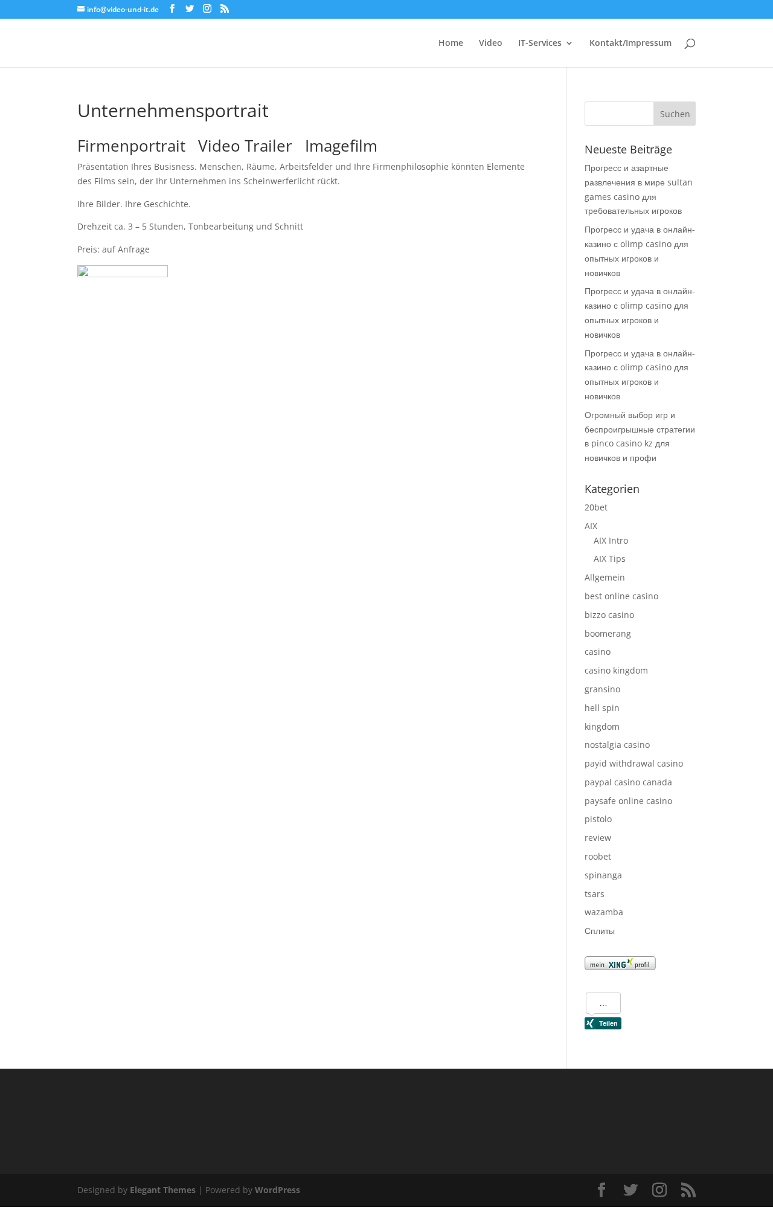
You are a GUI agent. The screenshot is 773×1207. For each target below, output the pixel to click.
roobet (598, 856)
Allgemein (605, 577)
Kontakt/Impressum (630, 43)
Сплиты (600, 930)
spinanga (603, 875)
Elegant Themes (163, 1190)
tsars (595, 894)
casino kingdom (616, 670)
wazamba (604, 912)
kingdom (602, 726)
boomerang (608, 633)
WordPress (277, 1190)
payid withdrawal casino (634, 763)
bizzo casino (609, 614)
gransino (602, 689)
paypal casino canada (628, 782)
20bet (596, 507)
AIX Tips (610, 558)
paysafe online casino (628, 800)
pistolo (598, 819)
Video (490, 43)
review (598, 837)
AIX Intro (611, 540)
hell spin (602, 707)
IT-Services (540, 43)
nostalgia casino (617, 744)
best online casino (621, 596)
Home (450, 43)
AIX (591, 526)
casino (598, 651)
